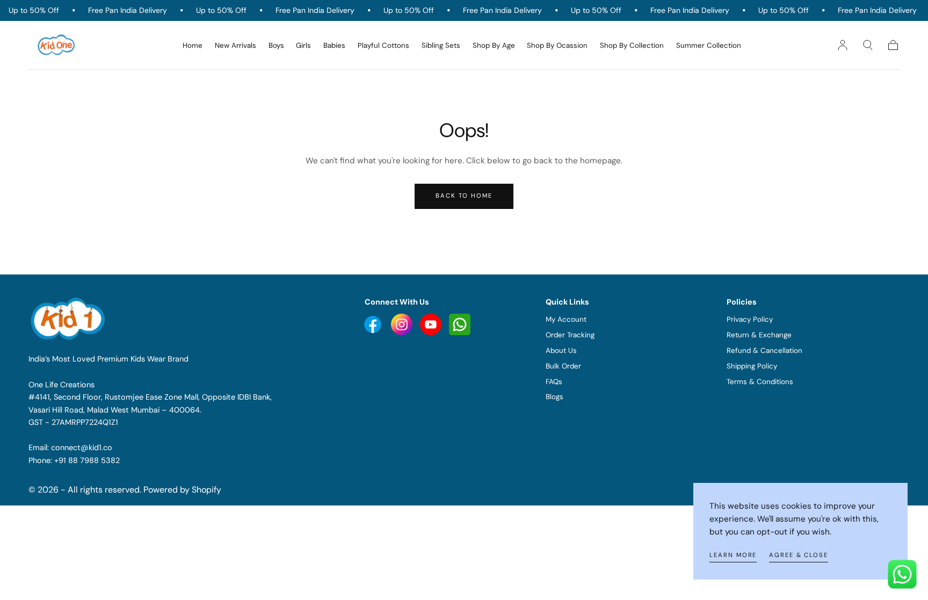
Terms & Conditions (760, 381)
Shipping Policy (752, 366)
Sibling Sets (441, 45)
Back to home (464, 196)
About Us (561, 350)
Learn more (733, 555)
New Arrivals (235, 45)
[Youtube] (373, 324)
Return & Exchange (759, 334)
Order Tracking (570, 334)
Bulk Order (563, 366)
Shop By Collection (632, 45)
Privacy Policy (750, 319)
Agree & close (798, 555)
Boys (276, 45)
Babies (334, 45)
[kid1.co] (69, 318)
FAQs (554, 381)
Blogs (554, 396)
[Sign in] (842, 45)
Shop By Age (494, 45)
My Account (566, 319)
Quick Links (567, 302)
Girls (303, 45)
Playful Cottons (383, 45)
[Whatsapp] (459, 324)
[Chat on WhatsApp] (902, 574)
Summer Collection (708, 45)
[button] (867, 45)
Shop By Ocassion (557, 45)
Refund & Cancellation (764, 350)
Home (192, 45)
